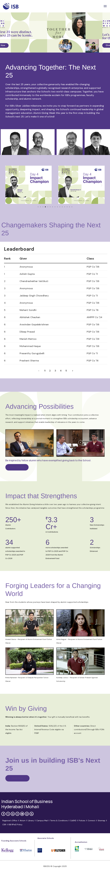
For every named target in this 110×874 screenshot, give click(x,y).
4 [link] (61, 370)
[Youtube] (22, 814)
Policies (82, 820)
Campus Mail (42, 820)
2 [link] (50, 370)
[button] (105, 6)
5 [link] (66, 370)
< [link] (38, 370)
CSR (4, 824)
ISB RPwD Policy (15, 824)
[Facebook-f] (3, 814)
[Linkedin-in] (13, 814)
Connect (91, 820)
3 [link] (55, 370)
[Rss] (32, 814)
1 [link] (44, 370)
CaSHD (73, 820)
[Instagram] (17, 814)
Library (31, 820)
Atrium (22, 820)
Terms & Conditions (59, 820)
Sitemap (101, 820)
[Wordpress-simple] (27, 814)
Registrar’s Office (9, 820)
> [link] (72, 370)
